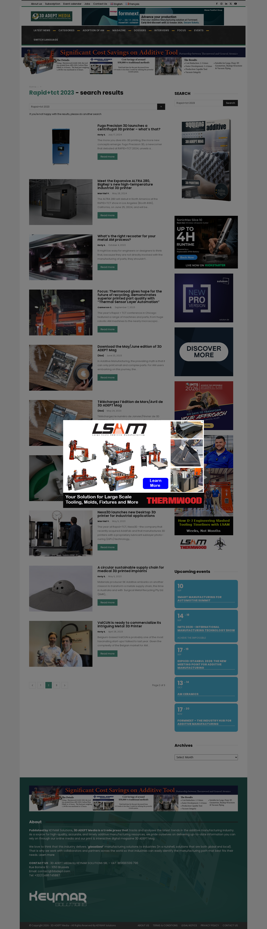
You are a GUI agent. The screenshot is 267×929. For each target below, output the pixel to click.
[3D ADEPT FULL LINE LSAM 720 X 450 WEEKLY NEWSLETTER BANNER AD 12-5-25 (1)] (133, 507)
